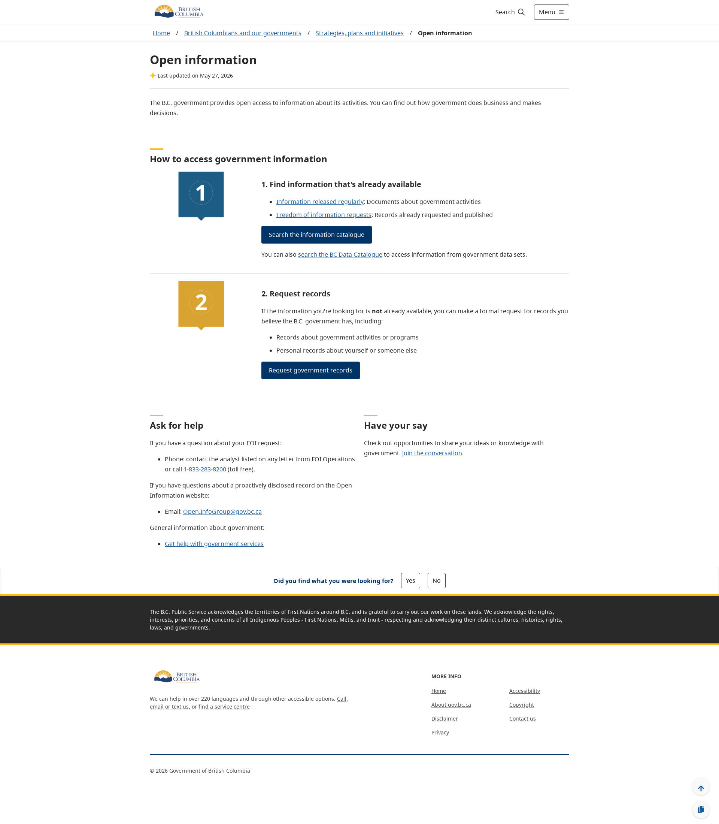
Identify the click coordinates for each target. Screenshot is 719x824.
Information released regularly (320, 201)
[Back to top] (701, 786)
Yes (410, 580)
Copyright (521, 704)
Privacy (440, 732)
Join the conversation (432, 453)
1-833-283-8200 (204, 469)
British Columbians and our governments (242, 33)
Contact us (522, 718)
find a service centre (224, 706)
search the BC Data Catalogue (340, 254)
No (437, 580)
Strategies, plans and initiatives (360, 33)
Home (161, 33)
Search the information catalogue (316, 234)
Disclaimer (444, 718)
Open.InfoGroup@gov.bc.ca (222, 511)
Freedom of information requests (323, 215)
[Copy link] (701, 810)
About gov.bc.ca (451, 704)
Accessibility (524, 690)
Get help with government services (214, 544)
